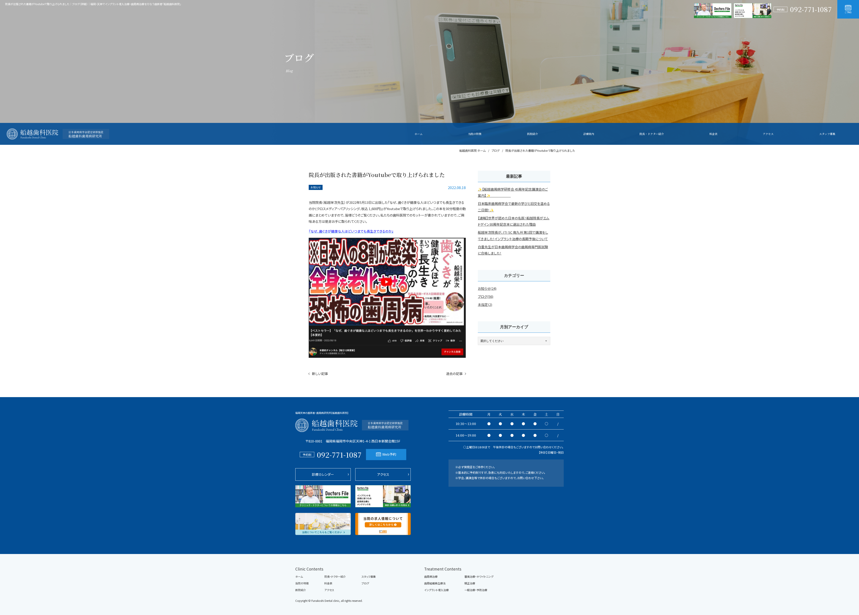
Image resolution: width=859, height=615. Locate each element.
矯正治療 (469, 583)
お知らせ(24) (487, 288)
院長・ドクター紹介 (335, 576)
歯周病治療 (431, 576)
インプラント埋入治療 (436, 590)
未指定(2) (485, 304)
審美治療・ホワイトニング (478, 576)
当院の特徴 (302, 583)
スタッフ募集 (368, 576)
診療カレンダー (323, 474)
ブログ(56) (485, 296)
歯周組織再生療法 (435, 583)
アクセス (383, 474)
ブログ (365, 583)
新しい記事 (320, 373)
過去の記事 (454, 373)
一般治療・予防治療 (475, 590)
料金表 (328, 583)
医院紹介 (300, 590)
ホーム (299, 576)
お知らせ (315, 187)
